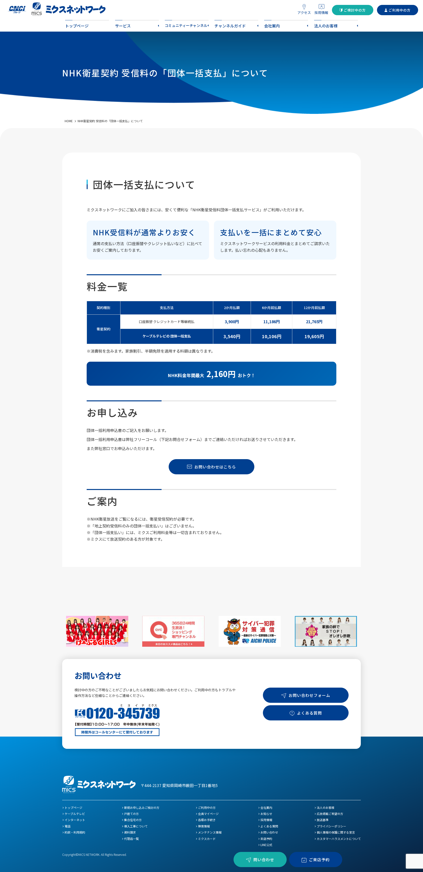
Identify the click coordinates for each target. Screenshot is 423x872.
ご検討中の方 (355, 10)
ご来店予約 (319, 859)
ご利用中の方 (399, 10)
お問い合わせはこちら (215, 467)
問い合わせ (263, 859)
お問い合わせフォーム (309, 695)
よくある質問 (309, 713)
